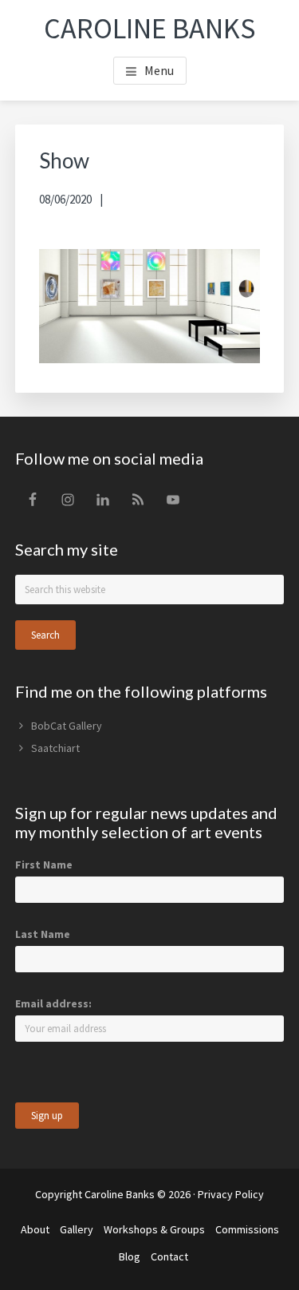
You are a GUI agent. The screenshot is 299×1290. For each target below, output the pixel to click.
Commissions (247, 1229)
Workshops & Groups (154, 1229)
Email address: (53, 1003)
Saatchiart (55, 748)
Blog (129, 1256)
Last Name (42, 934)
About (35, 1229)
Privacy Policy (231, 1194)
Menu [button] (159, 70)
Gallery (76, 1229)
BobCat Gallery (66, 725)
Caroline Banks (149, 28)
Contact (169, 1256)
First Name (44, 864)
